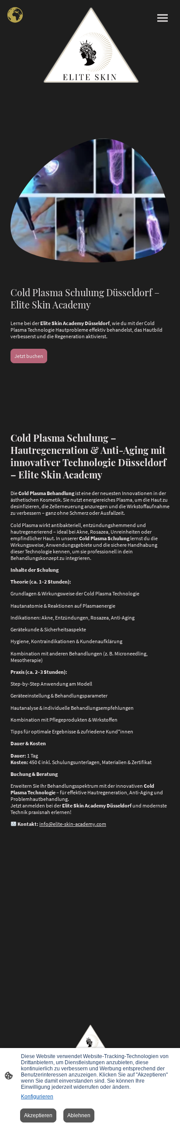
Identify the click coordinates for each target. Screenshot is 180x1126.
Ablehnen (78, 1115)
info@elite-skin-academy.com (72, 824)
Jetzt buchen (28, 356)
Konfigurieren (37, 1097)
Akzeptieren (38, 1115)
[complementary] (15, 15)
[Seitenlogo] (90, 45)
